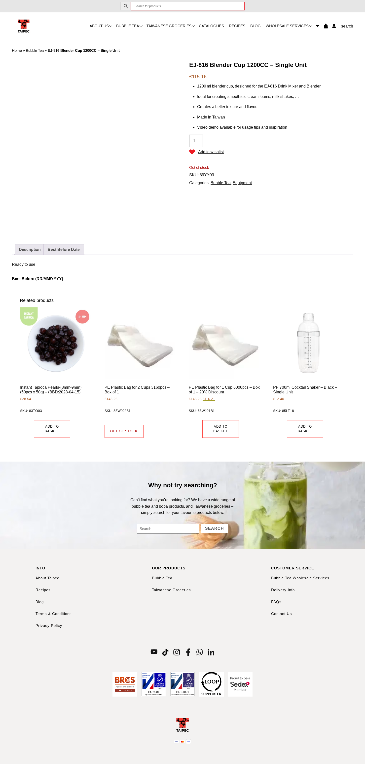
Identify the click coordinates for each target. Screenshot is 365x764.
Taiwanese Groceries (168, 26)
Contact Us (281, 614)
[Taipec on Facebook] (188, 652)
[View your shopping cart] (323, 26)
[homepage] (23, 26)
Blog (255, 26)
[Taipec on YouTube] (154, 652)
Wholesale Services (287, 26)
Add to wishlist (211, 152)
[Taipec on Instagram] (177, 652)
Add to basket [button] (52, 429)
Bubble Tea (127, 26)
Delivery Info (283, 590)
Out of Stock (124, 431)
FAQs (276, 602)
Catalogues (211, 26)
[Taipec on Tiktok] (165, 652)
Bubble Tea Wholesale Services (300, 578)
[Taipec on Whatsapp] (199, 652)
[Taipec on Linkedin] (211, 652)
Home (17, 50)
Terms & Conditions (54, 614)
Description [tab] (30, 249)
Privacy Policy (49, 625)
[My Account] (332, 26)
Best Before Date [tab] (64, 249)
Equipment (242, 183)
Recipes (237, 26)
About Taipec (47, 578)
